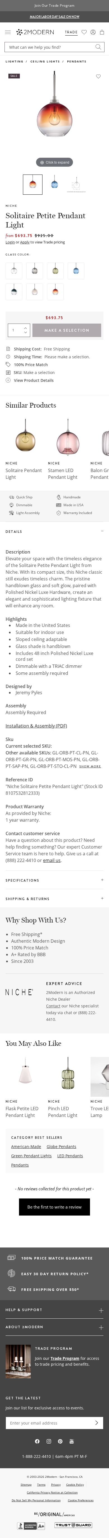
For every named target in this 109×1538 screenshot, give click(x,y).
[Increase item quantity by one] (26, 327)
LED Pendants (70, 1155)
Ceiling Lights (45, 61)
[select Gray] (34, 270)
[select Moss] (55, 270)
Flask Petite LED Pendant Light (22, 1111)
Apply (25, 242)
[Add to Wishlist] (98, 76)
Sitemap (26, 1484)
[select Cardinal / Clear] (55, 292)
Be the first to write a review (54, 1207)
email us (52, 860)
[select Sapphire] (76, 270)
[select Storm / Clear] (14, 292)
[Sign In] (93, 32)
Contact (53, 1006)
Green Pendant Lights (31, 1155)
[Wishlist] (84, 32)
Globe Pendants (61, 1146)
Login (10, 242)
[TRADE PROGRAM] (54, 1362)
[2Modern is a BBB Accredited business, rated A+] (31, 1528)
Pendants (77, 61)
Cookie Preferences (81, 1500)
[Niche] (19, 993)
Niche (11, 206)
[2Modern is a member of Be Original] (54, 1514)
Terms (41, 1484)
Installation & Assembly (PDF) (36, 726)
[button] (102, 32)
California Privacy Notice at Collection (52, 1492)
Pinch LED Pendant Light (62, 1111)
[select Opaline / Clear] (34, 292)
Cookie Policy (75, 1484)
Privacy (56, 1484)
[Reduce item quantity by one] (26, 333)
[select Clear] (14, 270)
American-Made (26, 1146)
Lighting (14, 61)
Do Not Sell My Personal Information (36, 1500)
